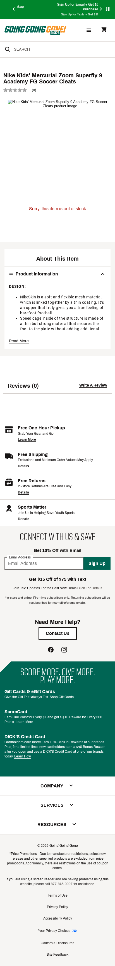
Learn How (22, 756)
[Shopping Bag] (103, 30)
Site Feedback (57, 954)
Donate (23, 519)
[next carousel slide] (101, 9)
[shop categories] (88, 30)
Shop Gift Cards (62, 697)
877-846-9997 (62, 884)
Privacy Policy (57, 907)
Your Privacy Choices (54, 931)
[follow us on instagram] (64, 650)
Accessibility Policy (57, 918)
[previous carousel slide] (14, 9)
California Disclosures (57, 943)
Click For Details (89, 588)
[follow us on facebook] (50, 650)
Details (23, 466)
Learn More (27, 439)
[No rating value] (17, 90)
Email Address (20, 557)
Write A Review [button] (93, 385)
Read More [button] (19, 341)
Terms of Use (58, 895)
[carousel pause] (107, 9)
